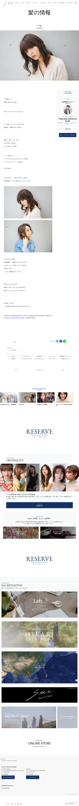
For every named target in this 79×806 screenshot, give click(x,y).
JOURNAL (49, 2)
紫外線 (13, 358)
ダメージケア (52, 358)
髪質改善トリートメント (65, 356)
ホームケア (13, 356)
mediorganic (39, 356)
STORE (63, 2)
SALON (22, 2)
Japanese (71, 803)
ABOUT (17, 2)
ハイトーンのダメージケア (26, 358)
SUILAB (55, 2)
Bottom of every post (24, 315)
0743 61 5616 (31, 772)
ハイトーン (52, 356)
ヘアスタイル (13, 350)
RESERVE (71, 2)
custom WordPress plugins (17, 318)
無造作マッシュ (65, 358)
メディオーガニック (26, 356)
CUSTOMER (43, 2)
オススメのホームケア (39, 358)
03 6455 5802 (7, 772)
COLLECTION (35, 2)
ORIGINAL (27, 2)
